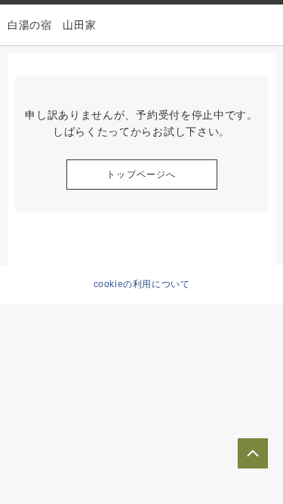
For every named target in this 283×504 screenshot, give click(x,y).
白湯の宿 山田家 (52, 25)
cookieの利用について (142, 284)
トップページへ (141, 174)
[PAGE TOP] (253, 453)
